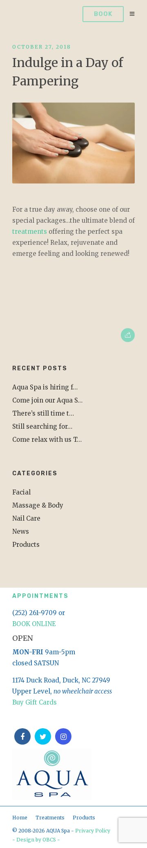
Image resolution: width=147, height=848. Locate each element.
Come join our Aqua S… (47, 400)
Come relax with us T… (47, 439)
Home (19, 817)
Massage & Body (37, 505)
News (20, 531)
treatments (29, 231)
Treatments (50, 817)
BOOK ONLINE (34, 624)
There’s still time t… (43, 413)
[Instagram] (63, 736)
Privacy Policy (92, 831)
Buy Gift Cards (34, 702)
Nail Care (26, 518)
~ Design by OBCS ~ (36, 840)
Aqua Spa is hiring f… (45, 387)
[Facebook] (22, 736)
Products (26, 544)
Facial (21, 492)
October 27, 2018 (41, 47)
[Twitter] (43, 736)
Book (103, 14)
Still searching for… (42, 426)
